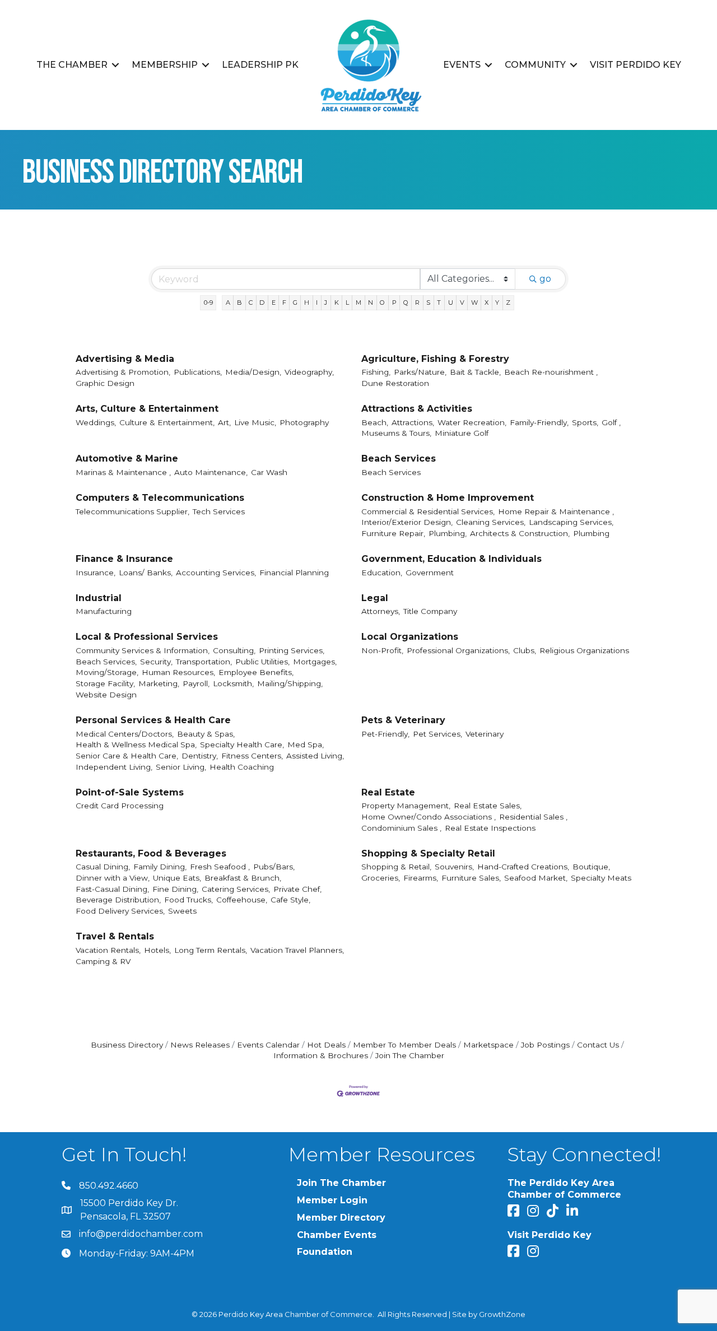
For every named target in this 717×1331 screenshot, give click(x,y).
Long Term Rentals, (210, 950)
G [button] (295, 302)
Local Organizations (409, 636)
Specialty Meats (601, 877)
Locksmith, (233, 683)
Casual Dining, (103, 866)
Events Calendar (268, 1044)
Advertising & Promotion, (123, 371)
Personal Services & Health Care (153, 720)
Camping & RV (103, 961)
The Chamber (72, 64)
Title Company (430, 611)
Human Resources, (178, 672)
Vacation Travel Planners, (297, 950)
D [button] (261, 302)
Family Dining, (160, 866)
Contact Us (598, 1044)
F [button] (284, 302)
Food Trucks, (188, 899)
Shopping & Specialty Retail (428, 853)
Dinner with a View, (113, 877)
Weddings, (96, 422)
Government (430, 572)
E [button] (274, 302)
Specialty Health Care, (242, 744)
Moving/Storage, (107, 672)
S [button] (428, 302)
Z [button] (508, 302)
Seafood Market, (535, 877)
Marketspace (488, 1044)
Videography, (309, 371)
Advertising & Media (125, 358)
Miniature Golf (461, 433)
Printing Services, (291, 650)
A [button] (228, 302)
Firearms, (420, 877)
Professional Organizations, (458, 650)
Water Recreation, (471, 422)
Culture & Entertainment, (167, 422)
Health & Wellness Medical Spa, (136, 744)
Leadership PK (260, 64)
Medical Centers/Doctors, (125, 733)
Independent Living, (114, 766)
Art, (224, 422)
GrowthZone (502, 1314)
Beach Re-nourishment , (551, 371)
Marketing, (158, 683)
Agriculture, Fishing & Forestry (435, 358)
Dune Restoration (395, 383)
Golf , (611, 422)
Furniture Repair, (393, 533)
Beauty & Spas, (206, 733)
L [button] (347, 302)
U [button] (450, 302)
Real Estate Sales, (488, 805)
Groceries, (380, 877)
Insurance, (95, 572)
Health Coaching (241, 766)
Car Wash (269, 472)
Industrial (99, 598)
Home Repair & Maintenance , (556, 511)
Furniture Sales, (471, 877)
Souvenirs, (454, 866)
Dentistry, (199, 755)
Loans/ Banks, (146, 572)
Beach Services (398, 458)
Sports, (585, 422)
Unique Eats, (177, 877)
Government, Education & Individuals (451, 558)
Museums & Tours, (396, 433)
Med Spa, (305, 744)
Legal (374, 598)
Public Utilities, (262, 661)
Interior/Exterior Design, (407, 522)
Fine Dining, (175, 889)
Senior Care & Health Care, (127, 755)
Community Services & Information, (142, 650)
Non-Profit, (382, 650)
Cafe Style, (290, 899)
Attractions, (413, 422)
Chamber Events (336, 1235)
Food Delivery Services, (120, 910)
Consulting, (234, 650)
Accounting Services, (216, 572)
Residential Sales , (533, 816)
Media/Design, (253, 371)
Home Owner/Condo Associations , (428, 816)
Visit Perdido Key (635, 64)
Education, (381, 572)
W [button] (474, 302)
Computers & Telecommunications (160, 497)
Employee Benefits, (256, 672)
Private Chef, (297, 889)
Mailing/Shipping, (290, 683)
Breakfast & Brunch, (242, 877)
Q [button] (405, 302)
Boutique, (591, 866)
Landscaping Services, (571, 522)
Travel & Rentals (115, 936)
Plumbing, (448, 533)
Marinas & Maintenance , (123, 472)
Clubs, (524, 650)
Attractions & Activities (416, 408)
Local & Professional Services (147, 636)
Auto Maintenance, (211, 472)
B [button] (239, 302)
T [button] (439, 302)
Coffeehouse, (241, 899)
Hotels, (157, 950)
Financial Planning (294, 572)
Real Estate (388, 792)
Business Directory (127, 1044)
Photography (304, 422)
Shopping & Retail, (396, 866)
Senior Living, (181, 766)
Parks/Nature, (420, 371)
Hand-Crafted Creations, (523, 866)
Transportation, (204, 661)
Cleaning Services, (490, 522)
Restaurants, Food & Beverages (151, 853)
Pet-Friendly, (385, 733)
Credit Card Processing (120, 805)
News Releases (200, 1044)
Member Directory (341, 1217)
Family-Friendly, (539, 422)
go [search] (545, 278)
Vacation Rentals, (108, 950)
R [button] (417, 302)
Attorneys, (380, 611)
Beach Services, (106, 661)
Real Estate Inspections (490, 827)
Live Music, (255, 422)
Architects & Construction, (520, 533)
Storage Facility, (105, 683)
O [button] (382, 302)
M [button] (358, 302)
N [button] (370, 302)
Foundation (324, 1251)
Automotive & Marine (127, 458)
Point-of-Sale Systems (130, 792)
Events (462, 64)
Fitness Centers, (252, 755)
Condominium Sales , (401, 827)
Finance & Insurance (124, 558)
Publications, (198, 371)
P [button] (394, 302)
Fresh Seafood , (220, 866)
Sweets (182, 910)
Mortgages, (315, 661)
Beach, (374, 422)
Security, (156, 661)
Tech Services (219, 511)
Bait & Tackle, (475, 371)
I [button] (317, 302)
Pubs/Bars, (274, 866)
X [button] (486, 302)
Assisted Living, (315, 755)
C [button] (251, 302)
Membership (165, 64)
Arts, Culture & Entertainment (147, 408)
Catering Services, (236, 889)
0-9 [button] (208, 302)
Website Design (106, 694)
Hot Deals (326, 1044)
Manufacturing (104, 611)
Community (535, 64)
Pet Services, (437, 733)
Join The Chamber (409, 1055)
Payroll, (196, 683)
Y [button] (497, 302)
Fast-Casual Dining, (112, 889)
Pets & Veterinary (403, 720)
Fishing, (375, 371)
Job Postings (545, 1044)
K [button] (336, 302)
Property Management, (405, 805)
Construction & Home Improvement (447, 497)
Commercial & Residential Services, (428, 511)
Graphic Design (105, 383)
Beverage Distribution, (118, 899)
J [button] (325, 302)
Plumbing (591, 533)
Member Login (332, 1200)
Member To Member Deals (404, 1044)
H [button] (306, 302)
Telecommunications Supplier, (132, 511)
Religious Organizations (584, 650)
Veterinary (484, 733)
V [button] (462, 302)
